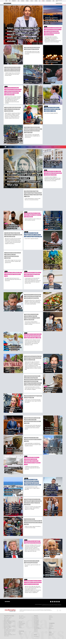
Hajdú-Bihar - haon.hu (7, 627)
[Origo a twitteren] (52, 601)
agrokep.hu (21, 633)
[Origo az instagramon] (55, 601)
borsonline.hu (36, 636)
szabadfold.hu (21, 624)
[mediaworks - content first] (10, 610)
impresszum (55, 604)
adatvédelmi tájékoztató (38, 604)
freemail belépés (59, 3)
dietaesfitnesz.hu (37, 627)
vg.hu (20, 632)
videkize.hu (36, 629)
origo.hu (20, 627)
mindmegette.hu (36, 624)
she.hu (50, 619)
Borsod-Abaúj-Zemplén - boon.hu (9, 621)
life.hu (50, 618)
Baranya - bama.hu (7, 618)
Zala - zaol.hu (21, 618)
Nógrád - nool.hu (7, 632)
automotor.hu (36, 618)
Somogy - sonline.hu (7, 633)
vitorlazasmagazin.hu (37, 628)
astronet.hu (36, 617)
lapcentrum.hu (51, 628)
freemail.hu (51, 624)
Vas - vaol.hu (21, 615)
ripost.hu (50, 615)
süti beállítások (51, 604)
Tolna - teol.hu (6, 635)
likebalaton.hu (36, 622)
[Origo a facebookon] (50, 601)
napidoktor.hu (36, 623)
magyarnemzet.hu (22, 623)
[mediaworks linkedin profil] (60, 610)
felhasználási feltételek (45, 604)
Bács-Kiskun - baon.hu (7, 617)
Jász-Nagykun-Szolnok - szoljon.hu (10, 629)
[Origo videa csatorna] (57, 601)
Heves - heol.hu (6, 628)
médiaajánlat (59, 604)
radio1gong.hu (51, 633)
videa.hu (50, 627)
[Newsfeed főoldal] (7, 601)
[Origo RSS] (59, 601)
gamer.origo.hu (36, 621)
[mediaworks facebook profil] (58, 610)
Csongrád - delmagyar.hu (8, 622)
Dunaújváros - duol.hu (7, 623)
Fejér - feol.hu (6, 624)
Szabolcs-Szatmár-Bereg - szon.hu (10, 634)
